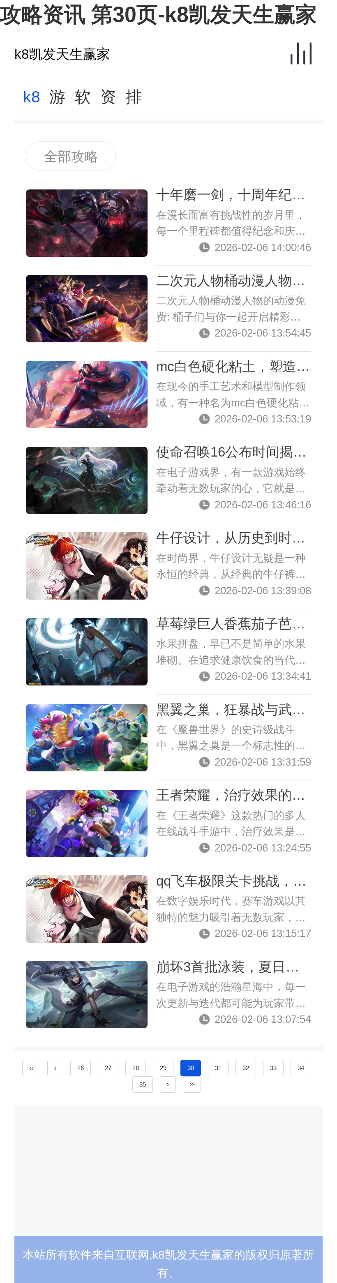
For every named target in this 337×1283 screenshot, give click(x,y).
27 (108, 1067)
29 (163, 1067)
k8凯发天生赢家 (62, 54)
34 (301, 1067)
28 (135, 1067)
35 (142, 1084)
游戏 (57, 101)
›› (192, 1084)
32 (245, 1067)
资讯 (108, 101)
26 (80, 1067)
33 (273, 1067)
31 (218, 1067)
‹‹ (31, 1067)
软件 (83, 101)
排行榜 (134, 101)
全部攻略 (71, 156)
